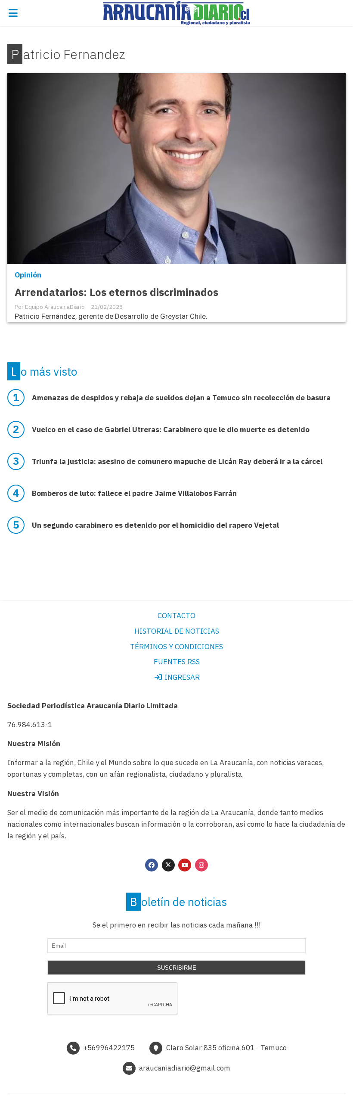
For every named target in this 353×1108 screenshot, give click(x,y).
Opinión (28, 275)
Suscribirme (176, 968)
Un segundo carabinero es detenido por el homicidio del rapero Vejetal (155, 525)
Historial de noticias (176, 631)
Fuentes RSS (177, 661)
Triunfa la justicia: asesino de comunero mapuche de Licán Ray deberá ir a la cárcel (177, 461)
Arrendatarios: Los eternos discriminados (116, 292)
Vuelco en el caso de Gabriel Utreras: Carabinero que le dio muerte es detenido (171, 429)
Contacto (176, 615)
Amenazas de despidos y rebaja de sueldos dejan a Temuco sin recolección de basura (181, 397)
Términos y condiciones (176, 646)
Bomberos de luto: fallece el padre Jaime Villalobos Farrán (134, 493)
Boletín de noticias (178, 901)
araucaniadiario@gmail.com (184, 1068)
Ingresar (181, 677)
